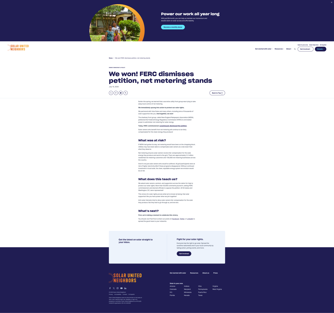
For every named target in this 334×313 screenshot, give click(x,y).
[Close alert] (331, 2)
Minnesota (187, 292)
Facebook (175, 219)
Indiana (186, 286)
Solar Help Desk (314, 45)
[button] (295, 49)
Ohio (200, 286)
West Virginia (217, 289)
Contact (125, 294)
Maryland (187, 289)
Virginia (215, 286)
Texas (200, 295)
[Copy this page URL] (126, 93)
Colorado (173, 289)
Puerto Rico (202, 292)
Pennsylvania (202, 289)
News (111, 58)
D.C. (171, 292)
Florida (172, 295)
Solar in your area (303, 45)
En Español (323, 45)
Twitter (182, 219)
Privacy (111, 294)
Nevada (187, 295)
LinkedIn (190, 219)
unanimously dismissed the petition (173, 126)
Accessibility (117, 294)
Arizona (172, 286)
